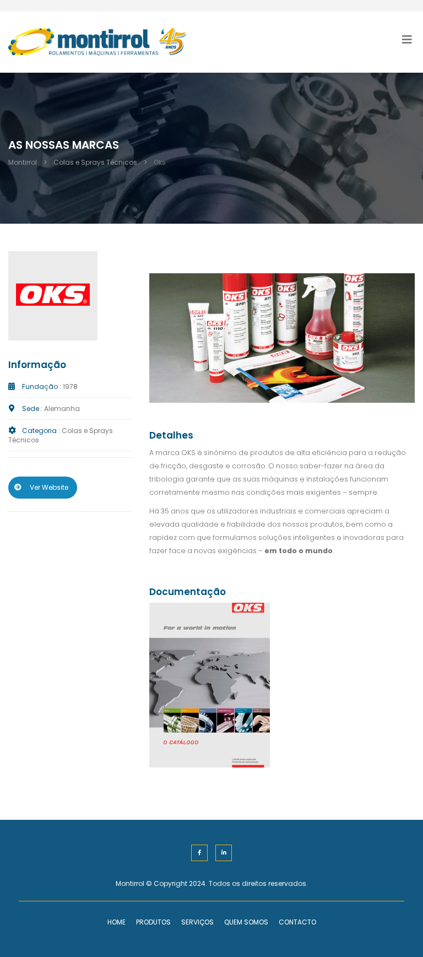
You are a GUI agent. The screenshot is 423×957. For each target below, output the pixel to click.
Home (116, 922)
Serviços (197, 922)
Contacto (297, 922)
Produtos (153, 922)
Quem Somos (246, 922)
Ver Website (49, 487)
